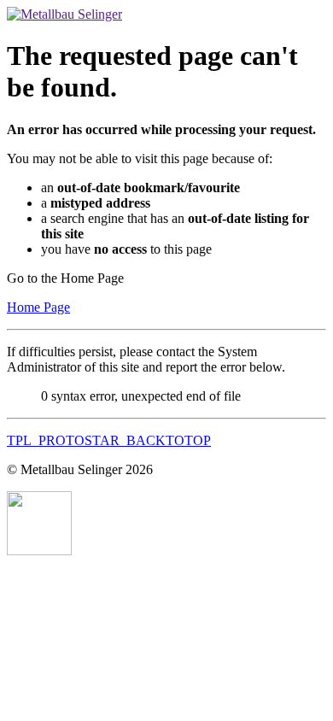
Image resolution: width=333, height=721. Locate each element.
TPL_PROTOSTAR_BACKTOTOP (109, 440)
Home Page (38, 307)
